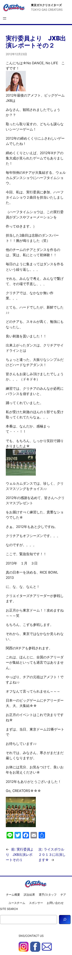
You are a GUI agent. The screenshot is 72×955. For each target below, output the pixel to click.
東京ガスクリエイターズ (46, 5)
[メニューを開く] (4, 18)
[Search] (65, 919)
